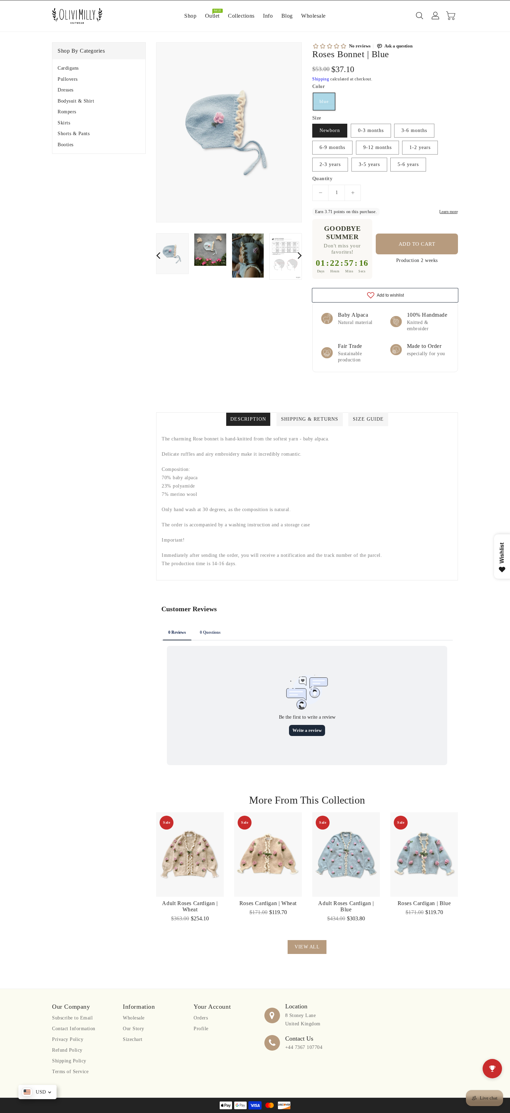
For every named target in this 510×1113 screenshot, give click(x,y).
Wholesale (134, 1017)
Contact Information (73, 1028)
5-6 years (408, 164)
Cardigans (68, 68)
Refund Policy (67, 1050)
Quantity (322, 178)
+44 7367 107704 (304, 1047)
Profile (201, 1028)
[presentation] (158, 255)
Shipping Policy (69, 1060)
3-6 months (414, 130)
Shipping (320, 79)
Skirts (64, 122)
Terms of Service (70, 1071)
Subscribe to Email (72, 1017)
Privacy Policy (67, 1039)
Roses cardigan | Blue (424, 903)
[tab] (99, 68)
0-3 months (371, 130)
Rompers (67, 111)
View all (307, 946)
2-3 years (330, 164)
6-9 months (332, 147)
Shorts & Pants (74, 133)
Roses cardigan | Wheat (268, 903)
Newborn (330, 130)
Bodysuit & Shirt (76, 101)
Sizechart (133, 1039)
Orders (201, 1017)
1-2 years (420, 147)
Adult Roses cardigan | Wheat (190, 906)
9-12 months (377, 147)
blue (324, 101)
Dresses (66, 90)
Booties (66, 144)
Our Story (133, 1028)
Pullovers (68, 79)
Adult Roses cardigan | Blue (346, 906)
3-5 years (369, 164)
